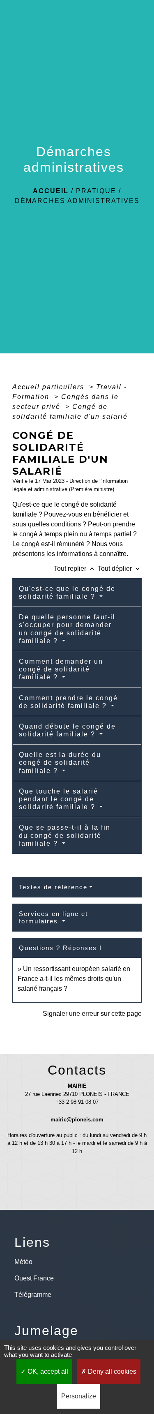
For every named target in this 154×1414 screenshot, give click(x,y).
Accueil (51, 190)
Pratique (96, 190)
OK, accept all (47, 1371)
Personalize (78, 1396)
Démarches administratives (77, 200)
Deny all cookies (111, 1371)
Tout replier (75, 568)
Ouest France (34, 1278)
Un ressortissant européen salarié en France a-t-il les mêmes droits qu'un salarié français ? (74, 978)
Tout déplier (120, 568)
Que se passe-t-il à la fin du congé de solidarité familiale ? (64, 835)
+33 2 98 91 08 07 (77, 1102)
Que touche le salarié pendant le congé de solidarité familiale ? (58, 799)
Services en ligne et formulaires (53, 917)
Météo (23, 1261)
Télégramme (32, 1294)
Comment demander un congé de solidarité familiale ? (61, 669)
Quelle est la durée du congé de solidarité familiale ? (60, 762)
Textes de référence (53, 886)
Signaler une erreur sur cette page (92, 1013)
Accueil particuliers (49, 386)
